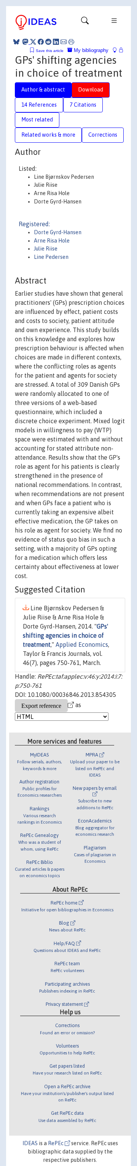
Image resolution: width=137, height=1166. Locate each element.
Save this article (50, 51)
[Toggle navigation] (85, 22)
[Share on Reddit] (48, 41)
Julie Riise (45, 249)
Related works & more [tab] (48, 135)
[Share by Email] (64, 41)
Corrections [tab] (102, 135)
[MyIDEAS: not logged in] (116, 50)
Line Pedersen (51, 257)
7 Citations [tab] (83, 105)
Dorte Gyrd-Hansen (57, 232)
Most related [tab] (37, 120)
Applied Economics (82, 644)
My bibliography (90, 50)
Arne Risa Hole (52, 241)
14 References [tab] (39, 105)
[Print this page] (71, 41)
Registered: (34, 224)
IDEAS (30, 1143)
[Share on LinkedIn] (56, 41)
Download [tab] (90, 90)
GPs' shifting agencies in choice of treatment (65, 635)
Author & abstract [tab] (43, 90)
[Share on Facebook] (41, 41)
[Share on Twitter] (33, 41)
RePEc (56, 1143)
